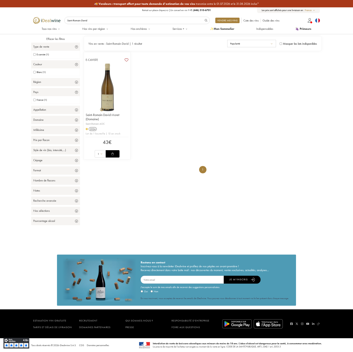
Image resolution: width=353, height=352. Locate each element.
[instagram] (302, 324)
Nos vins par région (93, 29)
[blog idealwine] (318, 324)
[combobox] (310, 10)
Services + (178, 29)
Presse (129, 327)
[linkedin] (313, 324)
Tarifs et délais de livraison (52, 327)
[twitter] (296, 324)
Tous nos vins (49, 29)
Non (156, 291)
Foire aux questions (186, 327)
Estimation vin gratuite (49, 320)
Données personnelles (98, 345)
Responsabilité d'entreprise (190, 320)
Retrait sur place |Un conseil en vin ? (176, 10)
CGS (81, 345)
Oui (146, 291)
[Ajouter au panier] (112, 154)
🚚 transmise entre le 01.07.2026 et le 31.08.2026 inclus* (176, 4)
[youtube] (307, 324)
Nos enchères (139, 29)
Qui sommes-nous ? (139, 320)
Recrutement (88, 320)
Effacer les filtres (55, 39)
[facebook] (291, 324)
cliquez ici (163, 10)
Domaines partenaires (94, 327)
